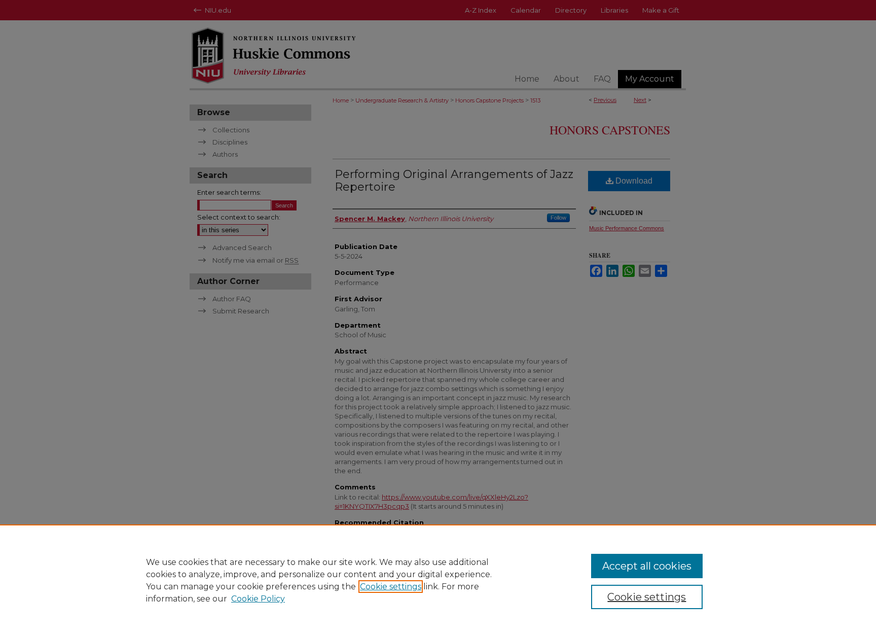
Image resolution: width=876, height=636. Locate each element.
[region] (438, 580)
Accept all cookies (646, 566)
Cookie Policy (258, 599)
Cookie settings (390, 586)
